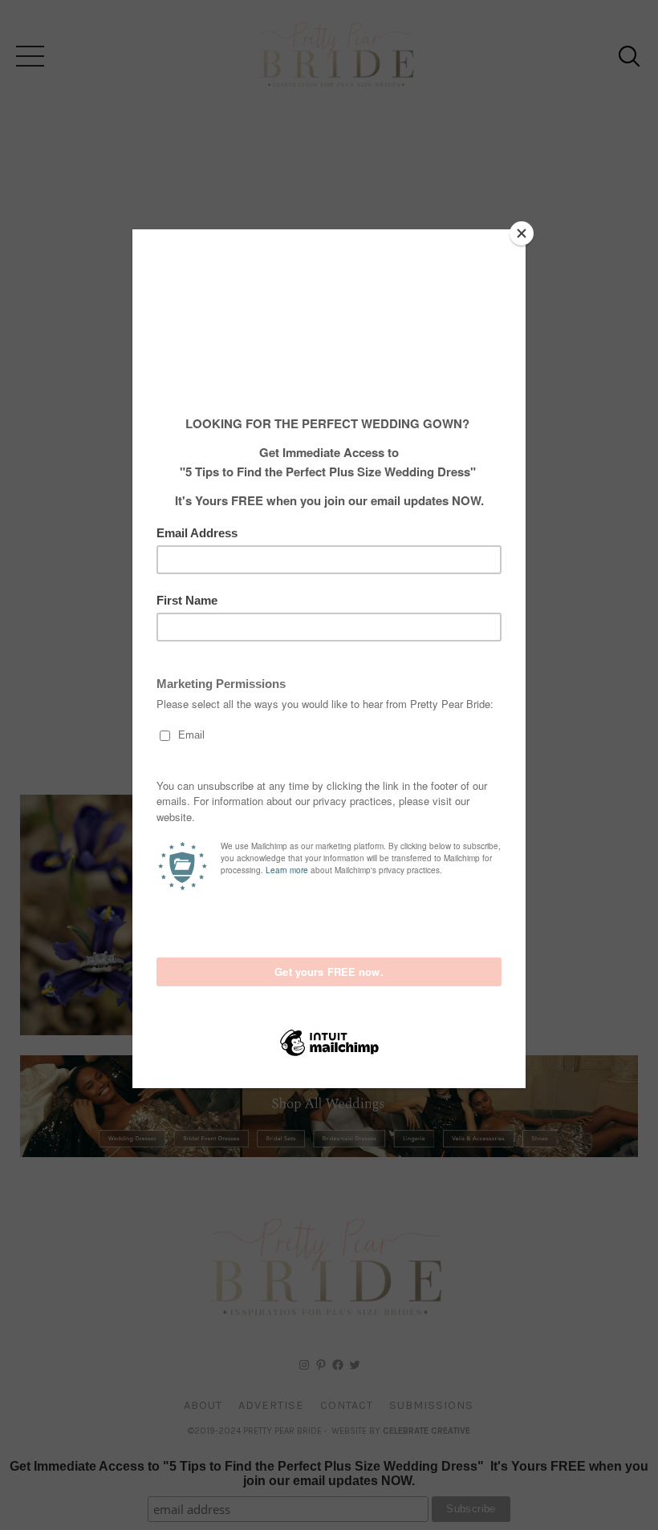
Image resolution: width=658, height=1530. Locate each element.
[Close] (522, 233)
